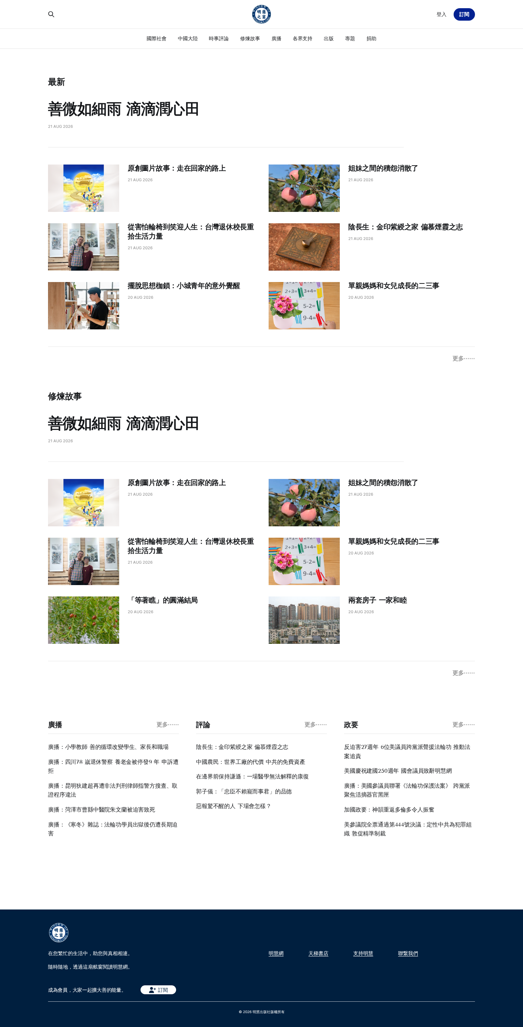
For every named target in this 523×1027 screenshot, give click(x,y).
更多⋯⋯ (464, 358)
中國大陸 (188, 38)
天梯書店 (318, 953)
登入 (442, 14)
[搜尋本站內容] (51, 14)
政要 (351, 724)
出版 (329, 38)
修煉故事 (250, 38)
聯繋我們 (408, 953)
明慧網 (276, 953)
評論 (203, 724)
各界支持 (303, 38)
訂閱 (464, 14)
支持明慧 (363, 953)
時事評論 (219, 38)
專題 (350, 38)
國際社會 (157, 38)
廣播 (276, 38)
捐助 (371, 38)
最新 (56, 82)
